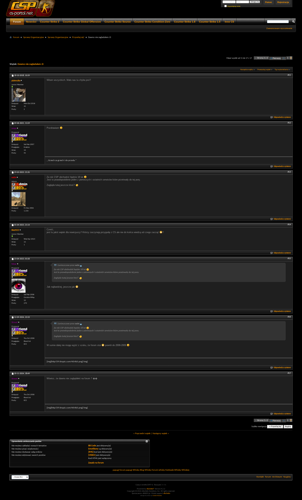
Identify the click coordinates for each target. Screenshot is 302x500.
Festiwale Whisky (173, 470)
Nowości (31, 21)
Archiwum (277, 477)
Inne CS (229, 21)
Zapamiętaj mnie (233, 6)
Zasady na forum (96, 463)
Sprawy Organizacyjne (33, 37)
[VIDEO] (92, 455)
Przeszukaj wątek (264, 70)
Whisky (136, 470)
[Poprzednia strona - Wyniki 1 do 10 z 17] (284, 58)
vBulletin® (150, 489)
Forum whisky (158, 470)
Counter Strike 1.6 (184, 21)
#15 (289, 259)
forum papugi (126, 470)
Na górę (288, 427)
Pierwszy (277, 58)
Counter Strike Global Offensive (82, 21)
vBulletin (166, 493)
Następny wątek (160, 433)
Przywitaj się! (78, 37)
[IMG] (91, 452)
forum (268, 477)
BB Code (92, 446)
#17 (289, 373)
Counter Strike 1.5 (209, 21)
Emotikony (93, 449)
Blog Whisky (145, 470)
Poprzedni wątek (142, 433)
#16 (289, 317)
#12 (289, 123)
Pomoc (268, 2)
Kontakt (260, 477)
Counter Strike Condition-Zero (152, 21)
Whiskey (185, 470)
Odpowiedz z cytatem (282, 117)
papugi (116, 470)
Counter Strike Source (118, 21)
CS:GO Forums (157, 495)
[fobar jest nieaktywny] (19, 286)
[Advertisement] (151, 47)
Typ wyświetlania (281, 70)
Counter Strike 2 (49, 21)
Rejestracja (283, 2)
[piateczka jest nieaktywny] (19, 95)
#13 (289, 172)
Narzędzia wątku (246, 70)
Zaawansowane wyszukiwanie (279, 28)
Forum (17, 21)
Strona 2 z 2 (262, 58)
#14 (289, 225)
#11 (289, 75)
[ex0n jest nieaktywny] (19, 199)
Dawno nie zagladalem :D (31, 64)
